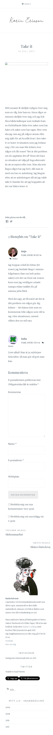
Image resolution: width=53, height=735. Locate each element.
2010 (7, 720)
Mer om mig (10, 644)
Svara (14, 259)
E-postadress (16, 460)
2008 (7, 714)
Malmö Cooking (30, 627)
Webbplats (13, 476)
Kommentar (14, 392)
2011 (7, 727)
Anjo (23, 251)
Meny (27, 4)
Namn (12, 443)
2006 (7, 707)
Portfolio (9, 641)
